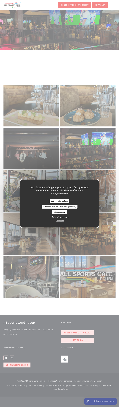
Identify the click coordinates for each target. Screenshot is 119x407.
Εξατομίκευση (59, 212)
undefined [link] (60, 220)
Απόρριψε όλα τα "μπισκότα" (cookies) (59, 207)
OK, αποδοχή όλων (59, 201)
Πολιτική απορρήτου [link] (60, 217)
